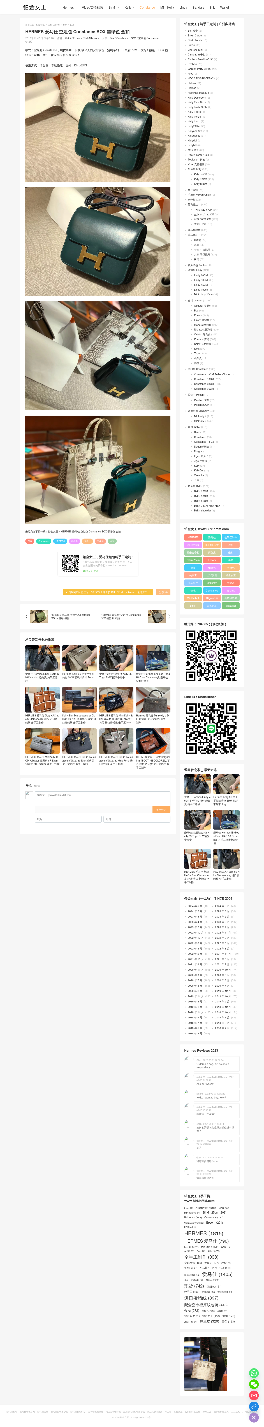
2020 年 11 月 (196, 969)
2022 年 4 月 (195, 948)
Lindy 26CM (201, 275)
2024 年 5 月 (195, 906)
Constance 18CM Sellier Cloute (212, 374)
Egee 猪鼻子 (201, 456)
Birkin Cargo (195, 35)
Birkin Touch (195, 40)
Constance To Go (204, 441)
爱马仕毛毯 (200, 224)
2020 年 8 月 (222, 975)
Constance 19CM (126, 38)
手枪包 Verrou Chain (199, 194)
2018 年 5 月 (195, 1028)
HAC (190, 73)
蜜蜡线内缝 (230, 598)
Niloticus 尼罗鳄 (203, 329)
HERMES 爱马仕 (212, 545)
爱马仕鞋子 (194, 234)
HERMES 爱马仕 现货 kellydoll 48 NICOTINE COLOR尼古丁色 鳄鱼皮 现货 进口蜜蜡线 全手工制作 (153, 762)
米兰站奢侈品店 (154, 1411)
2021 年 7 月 (222, 964)
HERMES (60, 541)
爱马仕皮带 (42, 1411)
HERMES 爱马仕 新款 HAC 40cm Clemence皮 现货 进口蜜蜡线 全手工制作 (42, 719)
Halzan (192, 83)
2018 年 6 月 (222, 1023)
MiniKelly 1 (200, 416)
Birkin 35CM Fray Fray (207, 505)
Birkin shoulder (202, 510)
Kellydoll (192, 140)
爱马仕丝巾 (194, 204)
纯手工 (193, 575)
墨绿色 (74, 541)
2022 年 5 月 (222, 943)
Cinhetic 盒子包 (196, 54)
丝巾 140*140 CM (204, 214)
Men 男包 (193, 150)
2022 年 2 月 (195, 953)
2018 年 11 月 (196, 1012)
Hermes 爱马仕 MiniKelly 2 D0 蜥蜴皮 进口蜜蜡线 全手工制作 (152, 719)
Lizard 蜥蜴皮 (201, 320)
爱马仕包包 (11, 1411)
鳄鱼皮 (212, 552)
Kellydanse (194, 135)
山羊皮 (198, 358)
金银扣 (222, 1311)
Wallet (224, 7)
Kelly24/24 (194, 126)
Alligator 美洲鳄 (203, 305)
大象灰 (231, 583)
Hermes (68, 7)
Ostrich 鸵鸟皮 (202, 334)
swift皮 (189, 1251)
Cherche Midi (195, 50)
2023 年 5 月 (222, 916)
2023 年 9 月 (222, 911)
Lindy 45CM (201, 285)
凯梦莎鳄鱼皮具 (221, 1411)
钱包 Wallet (194, 427)
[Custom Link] (254, 1406)
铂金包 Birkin (195, 486)
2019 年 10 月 (223, 996)
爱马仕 (87, 541)
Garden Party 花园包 (199, 69)
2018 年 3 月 (195, 1033)
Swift (197, 348)
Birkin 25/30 (192, 1212)
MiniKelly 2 (200, 421)
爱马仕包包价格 (77, 1411)
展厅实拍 (193, 190)
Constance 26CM (204, 388)
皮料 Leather (54, 24)
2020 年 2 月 (195, 991)
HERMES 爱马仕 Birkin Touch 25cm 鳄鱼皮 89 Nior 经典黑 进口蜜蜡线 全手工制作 (79, 760)
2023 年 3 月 (222, 922)
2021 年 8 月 (195, 964)
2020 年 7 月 (195, 980)
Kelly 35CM (200, 184)
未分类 (191, 199)
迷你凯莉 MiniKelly (198, 411)
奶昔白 (226, 1263)
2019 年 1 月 (195, 1007)
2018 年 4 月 (222, 1028)
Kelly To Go (194, 116)
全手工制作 (230, 537)
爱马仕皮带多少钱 (59, 1411)
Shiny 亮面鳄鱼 (202, 344)
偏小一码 (214, 1251)
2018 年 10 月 (223, 1012)
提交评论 (161, 809)
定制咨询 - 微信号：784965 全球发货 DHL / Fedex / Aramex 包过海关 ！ (108, 592)
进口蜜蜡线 (193, 545)
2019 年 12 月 (223, 991)
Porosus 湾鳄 (201, 339)
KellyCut (198, 470)
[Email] (254, 1395)
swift (193, 590)
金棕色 (231, 590)
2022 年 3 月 (222, 948)
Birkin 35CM (201, 501)
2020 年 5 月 (195, 985)
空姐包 (100, 541)
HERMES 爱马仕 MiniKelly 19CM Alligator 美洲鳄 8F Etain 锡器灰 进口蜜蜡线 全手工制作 (42, 760)
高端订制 (231, 605)
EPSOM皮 (190, 1227)
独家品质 (212, 1280)
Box (65, 24)
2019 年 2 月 (222, 1001)
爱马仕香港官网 (193, 1280)
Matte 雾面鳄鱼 (202, 325)
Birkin (112, 7)
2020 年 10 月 (223, 969)
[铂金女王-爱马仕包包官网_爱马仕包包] (35, 7)
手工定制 (225, 1268)
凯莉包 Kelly (195, 169)
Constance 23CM (204, 384)
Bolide (191, 45)
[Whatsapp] (254, 1373)
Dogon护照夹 (201, 446)
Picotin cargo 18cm (199, 155)
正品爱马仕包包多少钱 (134, 1411)
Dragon (198, 451)
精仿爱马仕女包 (113, 1411)
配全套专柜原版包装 (193, 553)
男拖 (196, 259)
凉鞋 (196, 244)
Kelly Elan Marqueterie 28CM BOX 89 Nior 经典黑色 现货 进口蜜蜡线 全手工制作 (79, 719)
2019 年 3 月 (195, 1001)
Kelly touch (194, 121)
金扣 (112, 541)
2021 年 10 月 (196, 959)
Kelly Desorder (196, 97)
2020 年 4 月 (222, 985)
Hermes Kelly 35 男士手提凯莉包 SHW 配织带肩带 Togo (78, 675)
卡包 (196, 480)
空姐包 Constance (148, 38)
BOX (30, 541)
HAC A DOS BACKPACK (201, 78)
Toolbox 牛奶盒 (196, 159)
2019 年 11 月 (196, 996)
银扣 (193, 567)
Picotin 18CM (201, 400)
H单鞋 (197, 240)
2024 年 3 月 (222, 906)
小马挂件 (193, 583)
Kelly (128, 7)
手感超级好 (192, 1275)
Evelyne (192, 64)
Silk (212, 7)
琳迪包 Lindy (195, 270)
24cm (188, 1208)
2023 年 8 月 (195, 916)
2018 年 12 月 (223, 1007)
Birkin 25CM (201, 491)
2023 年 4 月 (195, 922)
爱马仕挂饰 (194, 230)
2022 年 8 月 (195, 943)
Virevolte (199, 475)
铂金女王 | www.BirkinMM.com (82, 38)
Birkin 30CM (201, 496)
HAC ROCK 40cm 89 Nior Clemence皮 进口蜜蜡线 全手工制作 (226, 875)
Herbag (192, 88)
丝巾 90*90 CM (202, 219)
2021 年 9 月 (222, 959)
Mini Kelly (167, 7)
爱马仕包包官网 (27, 1411)
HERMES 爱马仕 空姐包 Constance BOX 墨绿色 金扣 (91, 531)
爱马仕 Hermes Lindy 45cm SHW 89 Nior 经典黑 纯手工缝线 (42, 677)
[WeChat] (254, 1384)
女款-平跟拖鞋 (202, 254)
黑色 (230, 560)
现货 (230, 545)
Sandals (198, 7)
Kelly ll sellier (195, 111)
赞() (163, 592)
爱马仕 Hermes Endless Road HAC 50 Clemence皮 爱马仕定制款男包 (153, 677)
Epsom (198, 315)
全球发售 (212, 575)
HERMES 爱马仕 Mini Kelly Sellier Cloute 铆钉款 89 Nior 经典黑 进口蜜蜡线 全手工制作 (116, 719)
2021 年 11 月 (223, 953)
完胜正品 (212, 605)
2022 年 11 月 (223, 932)
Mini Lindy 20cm (203, 294)
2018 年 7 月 (195, 1023)
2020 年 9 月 (195, 975)
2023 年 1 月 (222, 927)
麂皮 (196, 363)
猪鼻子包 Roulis (197, 265)
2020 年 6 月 (222, 980)
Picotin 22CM (201, 404)
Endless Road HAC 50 (200, 59)
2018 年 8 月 (222, 1017)
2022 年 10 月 (196, 937)
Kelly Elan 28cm (197, 102)
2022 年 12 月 (196, 932)
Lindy (183, 7)
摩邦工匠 (207, 1411)
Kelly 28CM (200, 179)
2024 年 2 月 (195, 911)
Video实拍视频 (92, 7)
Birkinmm (212, 583)
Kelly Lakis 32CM (197, 107)
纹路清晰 (208, 1291)
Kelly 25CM (200, 174)
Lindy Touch (201, 289)
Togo (197, 353)
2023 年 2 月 (195, 927)
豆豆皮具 (235, 1411)
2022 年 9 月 (222, 937)
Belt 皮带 (193, 30)
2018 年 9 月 (195, 1017)
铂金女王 (40, 24)
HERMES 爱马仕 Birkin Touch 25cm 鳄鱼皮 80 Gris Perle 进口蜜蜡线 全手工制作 (116, 760)
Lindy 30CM (201, 280)
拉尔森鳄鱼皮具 (192, 1411)
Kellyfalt (192, 145)
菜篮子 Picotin (196, 394)
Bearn (197, 432)
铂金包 (212, 567)
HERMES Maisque (198, 92)
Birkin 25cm (193, 560)
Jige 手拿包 (200, 461)
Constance (147, 7)
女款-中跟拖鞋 (202, 249)
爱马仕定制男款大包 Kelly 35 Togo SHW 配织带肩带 (115, 675)
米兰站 (168, 1411)
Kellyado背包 (195, 131)
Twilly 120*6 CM (203, 209)
